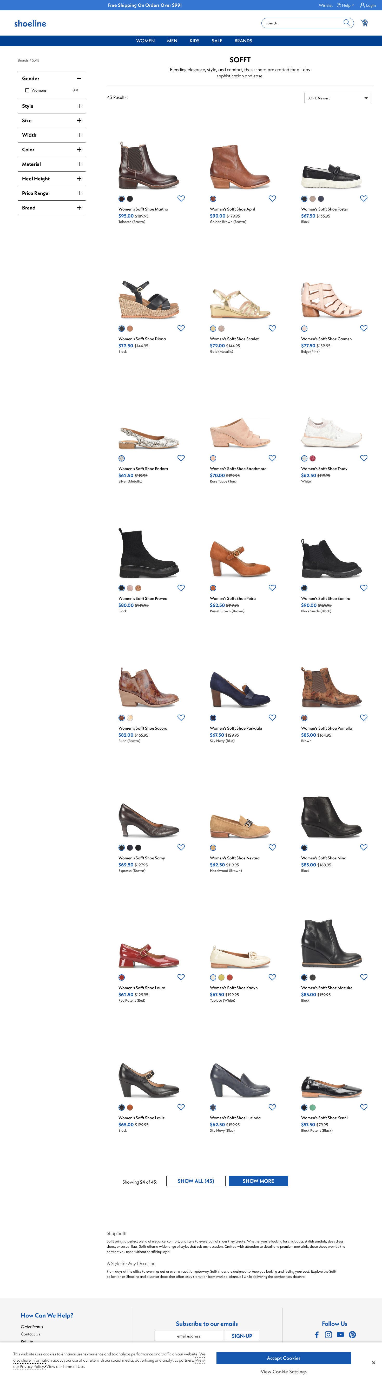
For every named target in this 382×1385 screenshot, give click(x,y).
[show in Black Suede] (304, 588)
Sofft (35, 60)
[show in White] (304, 458)
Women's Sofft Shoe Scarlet (234, 338)
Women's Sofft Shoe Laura (141, 987)
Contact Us (30, 1333)
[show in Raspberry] (312, 458)
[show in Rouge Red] (230, 977)
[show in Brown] (304, 718)
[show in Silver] (121, 458)
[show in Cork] (130, 1107)
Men (172, 41)
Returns (27, 1341)
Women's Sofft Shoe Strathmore (238, 468)
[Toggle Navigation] (159, 41)
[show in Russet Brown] (213, 588)
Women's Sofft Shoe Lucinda (235, 1117)
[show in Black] (130, 199)
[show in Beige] (304, 328)
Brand (29, 207)
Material (31, 164)
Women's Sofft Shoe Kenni (324, 1117)
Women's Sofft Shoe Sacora (142, 728)
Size (27, 120)
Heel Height (36, 178)
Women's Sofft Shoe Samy (141, 857)
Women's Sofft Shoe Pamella (326, 728)
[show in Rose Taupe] (213, 458)
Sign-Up (242, 1336)
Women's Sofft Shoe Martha (143, 209)
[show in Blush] (121, 718)
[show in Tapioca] (213, 977)
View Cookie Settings (284, 1371)
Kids (195, 41)
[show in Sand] (130, 328)
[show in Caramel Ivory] (130, 718)
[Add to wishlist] (181, 199)
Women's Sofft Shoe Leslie (141, 1117)
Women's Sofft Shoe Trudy (324, 468)
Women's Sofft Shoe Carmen (326, 338)
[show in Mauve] (130, 588)
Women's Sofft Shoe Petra (233, 598)
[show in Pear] (221, 977)
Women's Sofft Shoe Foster (324, 209)
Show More (265, 1182)
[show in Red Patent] (121, 977)
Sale (217, 41)
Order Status (32, 1326)
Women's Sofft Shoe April (232, 209)
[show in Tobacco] (121, 199)
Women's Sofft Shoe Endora (143, 468)
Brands (243, 41)
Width (29, 135)
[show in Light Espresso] (312, 199)
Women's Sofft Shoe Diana (142, 338)
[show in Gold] (213, 328)
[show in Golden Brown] (213, 199)
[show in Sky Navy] (321, 199)
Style (28, 106)
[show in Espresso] (121, 848)
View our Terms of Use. (65, 1366)
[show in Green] (312, 1107)
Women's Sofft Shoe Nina (323, 857)
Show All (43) (202, 1182)
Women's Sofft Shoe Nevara (235, 857)
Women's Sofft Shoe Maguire (326, 987)
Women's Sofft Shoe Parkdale (236, 728)
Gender (30, 78)
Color (28, 149)
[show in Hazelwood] (213, 848)
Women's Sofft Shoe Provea (142, 598)
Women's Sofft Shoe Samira (325, 598)
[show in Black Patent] (304, 1107)
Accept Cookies (284, 1358)
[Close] (373, 1362)
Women (145, 41)
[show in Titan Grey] (312, 977)
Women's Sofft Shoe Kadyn (234, 987)
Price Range (35, 193)
